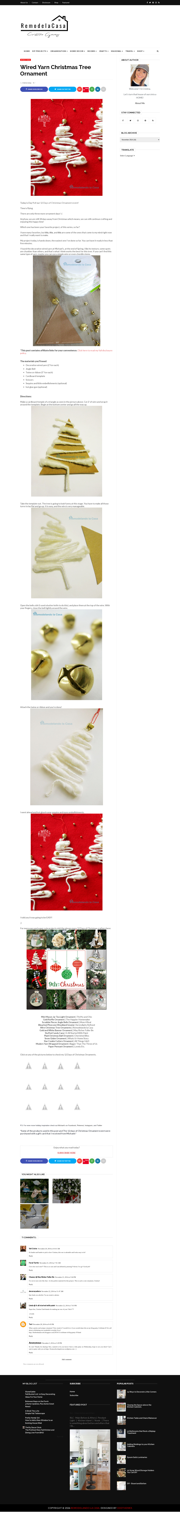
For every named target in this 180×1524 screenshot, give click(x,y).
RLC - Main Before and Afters (82, 1413)
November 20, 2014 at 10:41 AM (49, 1249)
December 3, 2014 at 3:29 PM (52, 1343)
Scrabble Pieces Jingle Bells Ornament (60, 1022)
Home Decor (76, 51)
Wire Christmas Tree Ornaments (55, 1027)
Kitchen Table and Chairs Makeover (142, 1418)
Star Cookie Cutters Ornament (58, 1041)
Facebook (72, 1125)
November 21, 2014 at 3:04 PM (65, 1277)
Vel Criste (33, 1249)
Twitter (99, 1125)
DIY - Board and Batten (136, 1484)
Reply (31, 1256)
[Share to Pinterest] (103, 89)
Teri (30, 1324)
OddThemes (124, 1508)
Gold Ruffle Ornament (53, 1019)
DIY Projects (39, 51)
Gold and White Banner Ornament (56, 1030)
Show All (60, 1437)
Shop (56, 2)
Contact (35, 2)
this (47, 232)
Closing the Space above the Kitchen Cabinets (139, 1406)
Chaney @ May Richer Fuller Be (41, 1277)
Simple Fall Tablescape (35, 1413)
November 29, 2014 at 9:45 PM (43, 1324)
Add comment (67, 1359)
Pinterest (80, 1125)
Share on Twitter (63, 89)
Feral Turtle (34, 1263)
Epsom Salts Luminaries (137, 1457)
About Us (24, 2)
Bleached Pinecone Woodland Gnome (56, 1025)
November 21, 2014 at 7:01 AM (50, 1263)
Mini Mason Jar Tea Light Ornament (58, 1016)
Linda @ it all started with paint (42, 1305)
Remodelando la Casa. (86, 1508)
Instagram (89, 1125)
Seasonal (116, 51)
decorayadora (35, 1291)
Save (86, 88)
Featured (65, 2)
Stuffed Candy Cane (54, 1033)
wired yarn (25, 60)
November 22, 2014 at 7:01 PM (66, 1305)
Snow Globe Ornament (55, 1038)
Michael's (61, 1125)
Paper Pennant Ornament (60, 1046)
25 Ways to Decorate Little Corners (141, 1392)
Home (27, 51)
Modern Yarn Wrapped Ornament (52, 1043)
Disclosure (46, 2)
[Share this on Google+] (79, 89)
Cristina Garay (26, 83)
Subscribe (74, 1395)
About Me (140, 103)
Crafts (103, 51)
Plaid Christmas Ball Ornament (58, 1035)
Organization (58, 51)
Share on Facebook (34, 89)
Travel (129, 51)
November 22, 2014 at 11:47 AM (52, 1291)
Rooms (91, 51)
